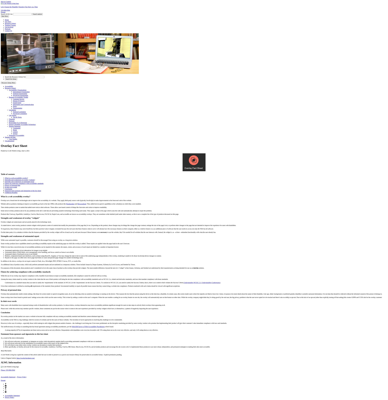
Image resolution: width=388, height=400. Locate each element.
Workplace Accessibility (16, 135)
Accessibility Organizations (17, 90)
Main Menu (5, 16)
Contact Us (8, 31)
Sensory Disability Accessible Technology (22, 124)
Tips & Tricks (17, 117)
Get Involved (9, 27)
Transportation (17, 108)
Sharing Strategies (14, 126)
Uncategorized (9, 141)
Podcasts (7, 29)
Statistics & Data (10, 137)
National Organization (20, 93)
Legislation (12, 110)
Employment (17, 103)
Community (17, 128)
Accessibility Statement (8, 377)
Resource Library (10, 23)
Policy (15, 106)
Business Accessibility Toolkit (18, 97)
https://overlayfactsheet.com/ (26, 358)
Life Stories (12, 115)
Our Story (8, 22)
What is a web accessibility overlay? (16, 178)
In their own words (11, 187)
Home (7, 20)
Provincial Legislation (20, 113)
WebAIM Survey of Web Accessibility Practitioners (88, 327)
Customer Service (18, 99)
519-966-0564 (5, 10)
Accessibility (9, 86)
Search (7, 14)
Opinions (12, 119)
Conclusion (8, 189)
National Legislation (19, 112)
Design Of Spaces (18, 101)
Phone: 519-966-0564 (8, 370)
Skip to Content (6, 2)
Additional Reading (11, 192)
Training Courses (10, 25)
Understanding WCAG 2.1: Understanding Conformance (202, 282)
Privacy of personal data (12, 185)
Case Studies (13, 139)
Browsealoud (82, 204)
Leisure (15, 132)
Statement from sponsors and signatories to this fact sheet (23, 191)
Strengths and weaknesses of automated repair (19, 182)
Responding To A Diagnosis (18, 123)
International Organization (21, 92)
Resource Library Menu (8, 83)
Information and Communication (23, 104)
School (15, 133)
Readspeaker (70, 204)
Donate (3, 12)
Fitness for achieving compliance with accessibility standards (24, 183)
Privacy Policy (21, 377)
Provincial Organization (20, 95)
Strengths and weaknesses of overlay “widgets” (20, 180)
